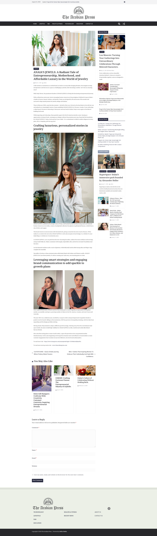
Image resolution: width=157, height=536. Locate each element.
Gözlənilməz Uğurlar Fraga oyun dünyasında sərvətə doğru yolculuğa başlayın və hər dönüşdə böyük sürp (111, 100)
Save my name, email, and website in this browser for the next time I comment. (59, 475)
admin (45, 83)
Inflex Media (63, 532)
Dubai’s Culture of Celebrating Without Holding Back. (86, 380)
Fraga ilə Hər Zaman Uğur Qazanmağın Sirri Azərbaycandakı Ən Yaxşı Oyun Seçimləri (111, 110)
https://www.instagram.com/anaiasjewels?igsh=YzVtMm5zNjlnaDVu (62, 342)
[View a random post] (123, 23)
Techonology (69, 24)
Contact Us (89, 24)
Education (79, 24)
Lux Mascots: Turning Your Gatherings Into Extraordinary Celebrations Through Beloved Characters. (109, 61)
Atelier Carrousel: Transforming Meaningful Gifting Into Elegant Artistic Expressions (116, 88)
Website (34, 466)
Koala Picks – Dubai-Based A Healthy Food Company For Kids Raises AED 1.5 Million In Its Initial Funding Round (116, 214)
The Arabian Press (47, 532)
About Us (98, 512)
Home (35, 24)
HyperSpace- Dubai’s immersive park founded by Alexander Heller (111, 177)
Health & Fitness (57, 24)
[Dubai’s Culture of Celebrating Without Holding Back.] (85, 366)
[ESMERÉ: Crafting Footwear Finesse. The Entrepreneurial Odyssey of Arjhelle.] (63, 366)
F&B (48, 24)
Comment (35, 428)
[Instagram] (109, 508)
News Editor (111, 70)
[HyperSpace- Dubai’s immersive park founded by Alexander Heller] (111, 162)
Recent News (103, 171)
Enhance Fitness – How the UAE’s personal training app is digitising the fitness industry (116, 201)
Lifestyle (42, 24)
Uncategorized (111, 171)
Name (34, 450)
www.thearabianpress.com (59, 345)
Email (34, 458)
